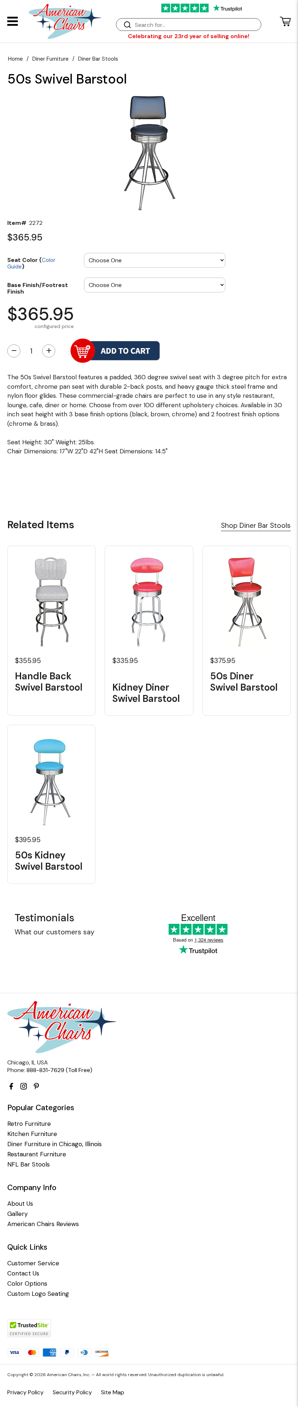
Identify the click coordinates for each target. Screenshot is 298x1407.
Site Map (112, 1392)
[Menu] (12, 21)
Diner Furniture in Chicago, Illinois (54, 1144)
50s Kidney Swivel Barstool (48, 861)
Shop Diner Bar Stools (256, 525)
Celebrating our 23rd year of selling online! (188, 36)
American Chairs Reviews (43, 1224)
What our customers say (54, 932)
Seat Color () (31, 263)
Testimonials (44, 918)
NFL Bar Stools (28, 1164)
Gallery (17, 1214)
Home (15, 58)
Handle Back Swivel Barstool (48, 682)
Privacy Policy (25, 1392)
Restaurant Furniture (36, 1154)
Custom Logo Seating (38, 1294)
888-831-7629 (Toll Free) (59, 1070)
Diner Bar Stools (98, 58)
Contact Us (23, 1273)
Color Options (27, 1284)
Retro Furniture (29, 1124)
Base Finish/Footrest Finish (37, 288)
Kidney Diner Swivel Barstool (146, 692)
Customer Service (33, 1263)
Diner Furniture (50, 58)
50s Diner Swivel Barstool (244, 682)
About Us (20, 1204)
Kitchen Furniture (32, 1134)
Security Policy (72, 1392)
